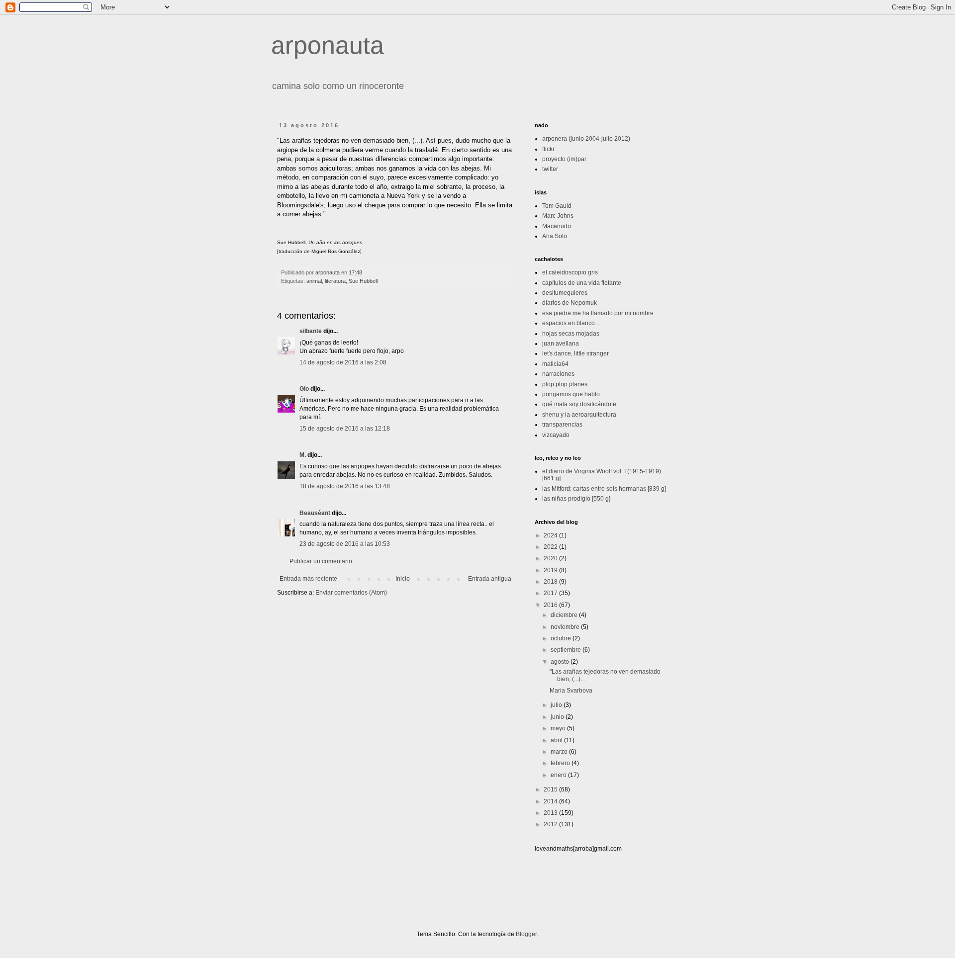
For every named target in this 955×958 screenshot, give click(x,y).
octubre (562, 638)
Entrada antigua (489, 578)
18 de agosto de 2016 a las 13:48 (344, 486)
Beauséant (314, 513)
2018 (551, 581)
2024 (551, 535)
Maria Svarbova (571, 690)
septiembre (566, 649)
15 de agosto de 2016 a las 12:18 (344, 428)
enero (559, 775)
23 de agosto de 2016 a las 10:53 (344, 543)
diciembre (565, 614)
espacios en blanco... (570, 323)
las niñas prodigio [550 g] (576, 498)
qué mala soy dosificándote (579, 404)
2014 (551, 801)
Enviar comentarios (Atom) (351, 592)
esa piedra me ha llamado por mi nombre (598, 313)
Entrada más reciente (308, 578)
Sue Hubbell (363, 281)
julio (557, 704)
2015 (551, 789)
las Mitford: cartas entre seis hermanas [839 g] (604, 488)
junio (558, 716)
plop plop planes (564, 384)
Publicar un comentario (320, 561)
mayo (559, 728)
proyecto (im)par (564, 159)
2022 (551, 546)
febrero (561, 763)
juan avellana (560, 343)
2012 (551, 824)
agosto (561, 661)
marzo (560, 751)
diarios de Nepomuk (569, 302)
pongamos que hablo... (573, 394)
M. (302, 454)
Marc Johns (557, 215)
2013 (551, 812)
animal (314, 281)
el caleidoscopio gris (570, 272)
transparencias (562, 424)
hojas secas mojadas (570, 333)
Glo (304, 388)
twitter (550, 169)
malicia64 (555, 363)
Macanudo (556, 226)
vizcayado (556, 435)
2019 (551, 570)
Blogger (526, 934)
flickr (548, 149)
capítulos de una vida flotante (581, 282)
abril (557, 740)
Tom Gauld (557, 205)
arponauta (327, 45)
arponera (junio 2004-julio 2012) (586, 138)
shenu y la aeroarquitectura (579, 414)
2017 (551, 593)
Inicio (402, 578)
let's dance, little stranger (575, 353)
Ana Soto (554, 236)
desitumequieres (564, 292)
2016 (551, 605)
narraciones (558, 373)
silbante (310, 331)
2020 (551, 558)
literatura (335, 281)
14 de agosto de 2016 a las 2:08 (342, 362)
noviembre (566, 626)
